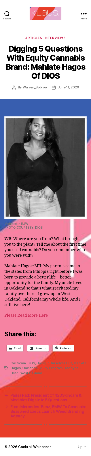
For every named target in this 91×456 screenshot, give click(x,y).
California (18, 363)
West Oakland (31, 373)
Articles (33, 38)
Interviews (55, 38)
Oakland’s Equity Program (42, 368)
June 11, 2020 (68, 87)
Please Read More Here (26, 315)
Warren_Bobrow (35, 87)
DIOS (31, 363)
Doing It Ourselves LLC (54, 363)
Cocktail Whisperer (34, 447)
